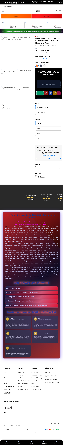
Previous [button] (2, 2)
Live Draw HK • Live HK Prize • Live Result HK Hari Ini (52, 433)
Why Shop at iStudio (51, 379)
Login (19, 443)
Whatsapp (44, 443)
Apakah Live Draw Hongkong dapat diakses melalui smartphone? (27, 305)
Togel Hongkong (13, 243)
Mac (5, 372)
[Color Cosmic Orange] (36, 65)
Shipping (44, 52)
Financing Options (23, 383)
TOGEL (19, 378)
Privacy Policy (35, 386)
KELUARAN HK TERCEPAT (8, 393)
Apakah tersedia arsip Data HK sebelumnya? (20, 301)
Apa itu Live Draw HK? (13, 288)
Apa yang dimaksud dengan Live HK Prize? (20, 297)
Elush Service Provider (24, 380)
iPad (5, 375)
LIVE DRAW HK (41, 112)
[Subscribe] (27, 429)
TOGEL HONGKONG (42, 107)
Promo (6, 443)
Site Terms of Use (36, 389)
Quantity (37, 164)
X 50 (38, 139)
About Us (47, 372)
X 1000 (39, 123)
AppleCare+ (21, 372)
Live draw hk (9, 226)
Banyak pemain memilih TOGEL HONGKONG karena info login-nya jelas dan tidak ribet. (15, 2)
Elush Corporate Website (52, 382)
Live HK (27, 252)
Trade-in (20, 386)
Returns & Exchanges (37, 378)
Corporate (20, 375)
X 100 (38, 133)
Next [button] (61, 2)
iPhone (6, 378)
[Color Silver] (44, 65)
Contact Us (35, 380)
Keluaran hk (8, 267)
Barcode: (47, 45)
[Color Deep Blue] (41, 65)
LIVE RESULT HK (8, 389)
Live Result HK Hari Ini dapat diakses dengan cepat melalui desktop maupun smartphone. (42, 2)
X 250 (38, 128)
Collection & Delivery (37, 375)
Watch (5, 380)
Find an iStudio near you (50, 375)
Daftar (31, 443)
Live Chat (56, 443)
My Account (35, 372)
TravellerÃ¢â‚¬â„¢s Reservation (23, 390)
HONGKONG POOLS (40, 432)
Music (5, 383)
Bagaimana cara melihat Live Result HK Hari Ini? (22, 292)
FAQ (33, 383)
